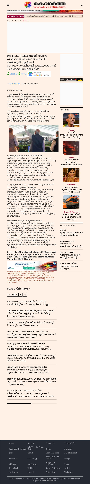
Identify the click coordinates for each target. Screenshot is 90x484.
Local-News (32, 464)
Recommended (67, 225)
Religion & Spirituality (51, 464)
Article (67, 468)
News (17, 21)
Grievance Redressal (17, 449)
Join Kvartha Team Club (35, 448)
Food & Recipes (52, 453)
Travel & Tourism (53, 468)
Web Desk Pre (15, 84)
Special (31, 472)
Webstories (69, 472)
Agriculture (14, 472)
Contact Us (50, 443)
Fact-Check (13, 468)
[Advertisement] (45, 37)
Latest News (51, 472)
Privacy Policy (70, 443)
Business (68, 449)
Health (30, 453)
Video (66, 464)
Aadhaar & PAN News (52, 458)
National (26, 21)
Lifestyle (12, 464)
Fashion (31, 468)
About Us (31, 443)
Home (9, 21)
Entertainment (70, 453)
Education (13, 459)
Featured (64, 109)
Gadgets (67, 459)
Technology (32, 459)
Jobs (11, 453)
